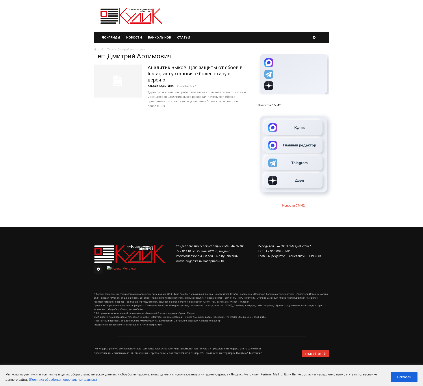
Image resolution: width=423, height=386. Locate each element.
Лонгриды (111, 37)
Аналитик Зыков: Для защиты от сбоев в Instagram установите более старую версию (195, 74)
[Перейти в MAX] (293, 62)
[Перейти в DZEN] (293, 85)
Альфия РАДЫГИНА (161, 85)
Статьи (183, 37)
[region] (211, 375)
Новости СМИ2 (269, 105)
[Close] (418, 368)
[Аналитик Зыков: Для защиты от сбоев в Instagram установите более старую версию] (118, 81)
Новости (134, 37)
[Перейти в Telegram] (293, 74)
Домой (98, 49)
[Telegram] (314, 37)
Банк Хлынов (159, 37)
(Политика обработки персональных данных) (63, 379)
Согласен (404, 377)
